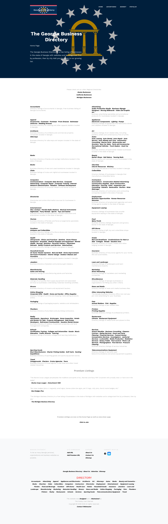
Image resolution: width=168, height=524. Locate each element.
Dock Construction (117, 183)
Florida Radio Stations (50, 210)
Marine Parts (106, 142)
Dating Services (105, 333)
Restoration (113, 187)
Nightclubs (34, 211)
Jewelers (33, 262)
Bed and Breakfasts (99, 240)
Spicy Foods (96, 221)
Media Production (116, 339)
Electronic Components (101, 122)
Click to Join (84, 422)
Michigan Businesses (84, 97)
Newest (123, 7)
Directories (34, 197)
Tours (65, 361)
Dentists (61, 240)
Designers (95, 110)
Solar (128, 187)
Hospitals (43, 241)
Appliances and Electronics (70, 481)
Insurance (95, 251)
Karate (71, 331)
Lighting (114, 122)
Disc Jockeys (35, 210)
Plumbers (34, 309)
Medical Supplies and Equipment (61, 241)
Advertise (94, 471)
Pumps (121, 122)
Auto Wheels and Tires (107, 140)
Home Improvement (71, 253)
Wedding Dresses (45, 123)
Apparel (33, 120)
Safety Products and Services (49, 245)
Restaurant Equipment (107, 318)
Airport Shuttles (98, 331)
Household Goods (37, 251)
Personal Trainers (58, 243)
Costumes (44, 122)
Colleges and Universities (57, 331)
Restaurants (96, 316)
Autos (94, 137)
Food (93, 219)
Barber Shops (97, 157)
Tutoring (55, 333)
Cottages (99, 241)
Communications (36, 182)
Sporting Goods (36, 350)
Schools (33, 330)
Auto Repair (117, 139)
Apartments (34, 318)
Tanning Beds (118, 157)
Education (95, 185)
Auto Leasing (97, 139)
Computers (34, 180)
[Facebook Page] (105, 453)
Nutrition (47, 243)
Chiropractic (35, 240)
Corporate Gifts (36, 294)
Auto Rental (107, 139)
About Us (86, 471)
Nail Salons (107, 157)
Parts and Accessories (120, 144)
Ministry (110, 167)
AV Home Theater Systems (40, 253)
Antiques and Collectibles (40, 230)
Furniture (33, 228)
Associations (97, 182)
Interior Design (53, 255)
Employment (96, 197)
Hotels (94, 238)
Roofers (122, 187)
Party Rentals (45, 211)
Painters (104, 187)
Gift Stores (96, 228)
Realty (32, 316)
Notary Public (104, 341)
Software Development (67, 185)
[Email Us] (109, 453)
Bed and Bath (57, 253)
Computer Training (62, 183)
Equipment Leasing (99, 208)
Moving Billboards (107, 110)
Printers (95, 309)
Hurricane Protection (38, 255)
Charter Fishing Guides (56, 352)
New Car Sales (105, 144)
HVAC (110, 185)
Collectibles (96, 170)
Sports (53, 211)
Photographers (105, 343)
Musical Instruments (68, 210)
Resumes (95, 200)
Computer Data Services (53, 182)
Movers (33, 286)
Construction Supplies (100, 183)
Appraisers (44, 318)
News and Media (98, 286)
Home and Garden (56, 294)
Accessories (34, 122)
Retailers (53, 185)
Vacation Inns (116, 241)
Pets (93, 301)
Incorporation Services (100, 337)
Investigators (115, 337)
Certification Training (38, 331)
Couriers (95, 333)
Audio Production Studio (101, 108)
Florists (33, 219)
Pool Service (117, 343)
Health (32, 238)
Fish (106, 303)
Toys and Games (64, 211)
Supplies (113, 303)
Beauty (94, 155)
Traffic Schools (45, 333)
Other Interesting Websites (102, 292)
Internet (73, 183)
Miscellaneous (97, 279)
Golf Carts (70, 352)
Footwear (53, 122)
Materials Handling (37, 279)
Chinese (95, 318)
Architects (34, 131)
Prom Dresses (63, 122)
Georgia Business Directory (72, 471)
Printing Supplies (98, 311)
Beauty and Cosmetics (127, 481)
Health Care (80, 487)
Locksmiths (103, 339)
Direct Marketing (98, 271)
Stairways (95, 189)
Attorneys (34, 137)
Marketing (96, 270)
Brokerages (54, 318)
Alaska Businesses (84, 92)
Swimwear (74, 122)
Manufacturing (36, 270)
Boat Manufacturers (38, 352)
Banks (32, 155)
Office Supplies (70, 294)
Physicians (71, 243)
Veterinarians (67, 245)
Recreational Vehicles (100, 146)
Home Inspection (66, 318)
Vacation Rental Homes (69, 322)
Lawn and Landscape (100, 262)
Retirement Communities (49, 322)
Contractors (96, 180)
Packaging (34, 301)
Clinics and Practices (49, 240)
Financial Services (107, 335)
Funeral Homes (120, 335)
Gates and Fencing (37, 271)
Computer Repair (46, 183)
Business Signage (118, 108)
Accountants (35, 107)
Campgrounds (35, 361)
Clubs (32, 170)
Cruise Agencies (56, 361)
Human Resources (118, 198)
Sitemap (102, 471)
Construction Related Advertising (116, 182)
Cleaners (125, 331)
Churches (95, 165)
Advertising (111, 7)
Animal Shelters (98, 303)
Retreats (33, 245)
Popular (133, 7)
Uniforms (33, 123)
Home (100, 7)
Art (93, 131)
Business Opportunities (101, 198)
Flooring (104, 185)
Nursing (39, 243)
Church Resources (99, 167)
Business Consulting (113, 331)
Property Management (55, 320)
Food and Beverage (48, 487)
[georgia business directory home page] (43, 10)
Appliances (96, 120)
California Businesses (84, 95)
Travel (32, 359)
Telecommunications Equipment (104, 350)
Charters (45, 361)
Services (95, 330)
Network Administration (39, 185)
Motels (106, 241)
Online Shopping (36, 292)
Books (32, 165)
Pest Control (116, 341)
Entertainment (35, 208)
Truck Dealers (114, 146)
